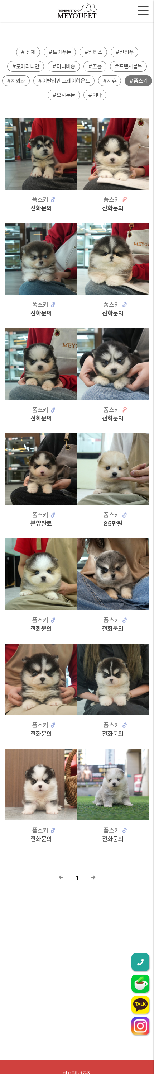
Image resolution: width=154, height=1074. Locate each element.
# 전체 (28, 52)
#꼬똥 (95, 66)
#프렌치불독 (128, 66)
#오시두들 (63, 95)
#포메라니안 (25, 66)
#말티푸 (124, 52)
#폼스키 (138, 81)
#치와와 (16, 81)
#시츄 (109, 81)
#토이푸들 (59, 52)
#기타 (95, 95)
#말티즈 (93, 52)
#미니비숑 (63, 66)
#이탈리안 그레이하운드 (64, 81)
